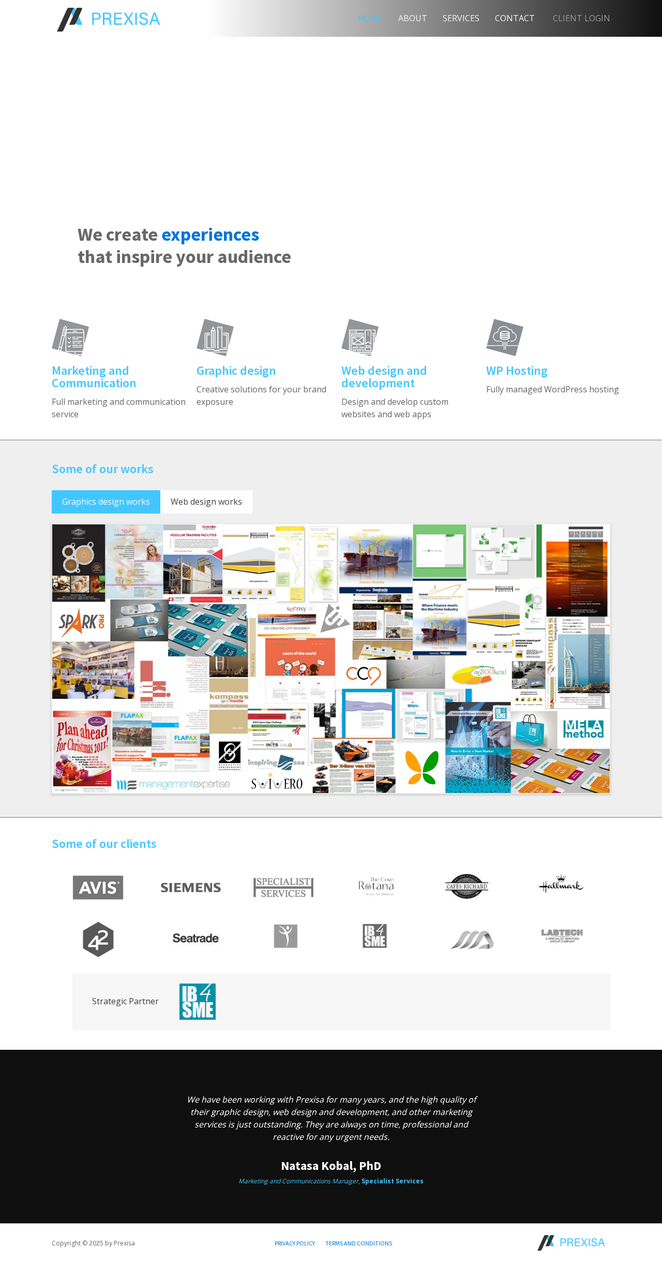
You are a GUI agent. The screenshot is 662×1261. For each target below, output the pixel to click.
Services (461, 18)
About (412, 18)
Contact (515, 18)
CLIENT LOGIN (581, 18)
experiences (210, 234)
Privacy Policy (295, 1243)
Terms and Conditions (358, 1243)
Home (370, 18)
